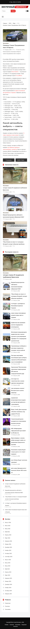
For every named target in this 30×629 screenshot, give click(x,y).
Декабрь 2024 (8, 584)
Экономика (6, 43)
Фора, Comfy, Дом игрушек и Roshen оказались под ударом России (19, 412)
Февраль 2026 (8, 541)
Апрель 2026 (8, 534)
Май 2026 (7, 531)
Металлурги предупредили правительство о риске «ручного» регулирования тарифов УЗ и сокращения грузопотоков (19, 336)
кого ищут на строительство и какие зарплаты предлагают (17, 381)
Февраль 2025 (8, 578)
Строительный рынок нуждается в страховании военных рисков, (18, 421)
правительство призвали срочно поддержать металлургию (18, 325)
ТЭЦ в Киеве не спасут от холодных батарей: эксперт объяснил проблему (19, 296)
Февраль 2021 (8, 593)
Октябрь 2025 (8, 553)
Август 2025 (8, 559)
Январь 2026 (8, 544)
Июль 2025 (7, 562)
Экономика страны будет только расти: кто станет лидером (18, 452)
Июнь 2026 (7, 528)
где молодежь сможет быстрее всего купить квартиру (17, 390)
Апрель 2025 (8, 572)
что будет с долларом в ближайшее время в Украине (18, 306)
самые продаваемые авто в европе (12, 53)
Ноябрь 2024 (8, 587)
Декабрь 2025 (8, 547)
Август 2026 (8, 522)
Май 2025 (7, 569)
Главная (6, 624)
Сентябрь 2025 (8, 556)
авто (23, 49)
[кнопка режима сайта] (27, 11)
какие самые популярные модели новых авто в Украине (18, 315)
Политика (7, 606)
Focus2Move (19, 75)
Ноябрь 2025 (8, 550)
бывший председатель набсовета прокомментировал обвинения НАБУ (14, 491)
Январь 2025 (8, 581)
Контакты (15, 626)
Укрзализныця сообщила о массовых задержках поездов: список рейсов (18, 348)
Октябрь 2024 (8, 590)
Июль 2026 (7, 525)
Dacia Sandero (15, 71)
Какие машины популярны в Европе (12, 51)
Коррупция (7, 603)
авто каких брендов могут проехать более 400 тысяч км (19, 470)
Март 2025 (7, 575)
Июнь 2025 (7, 565)
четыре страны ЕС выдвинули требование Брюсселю (15, 485)
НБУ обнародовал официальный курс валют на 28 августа (18, 431)
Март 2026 (7, 538)
